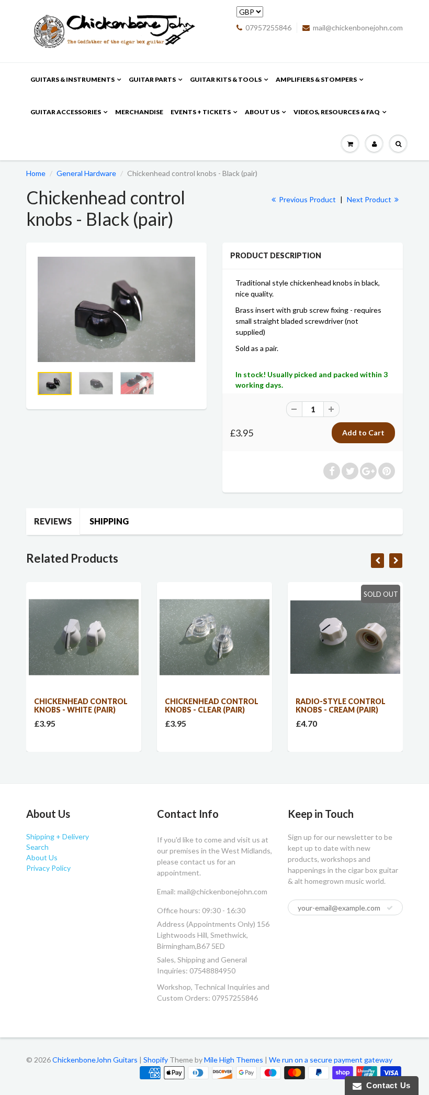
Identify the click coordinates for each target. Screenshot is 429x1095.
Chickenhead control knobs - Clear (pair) (211, 705)
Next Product (370, 199)
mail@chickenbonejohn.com (358, 27)
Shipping (109, 521)
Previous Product (306, 199)
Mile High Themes (233, 1059)
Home (36, 173)
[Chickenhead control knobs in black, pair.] (116, 309)
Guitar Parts (152, 79)
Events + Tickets (201, 112)
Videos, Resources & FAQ (336, 112)
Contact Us (386, 1085)
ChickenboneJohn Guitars (95, 1059)
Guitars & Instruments (72, 79)
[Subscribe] (389, 908)
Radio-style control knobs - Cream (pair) (341, 705)
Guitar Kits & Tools (226, 79)
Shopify (155, 1059)
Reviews (53, 521)
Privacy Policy (48, 867)
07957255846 (268, 27)
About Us (262, 112)
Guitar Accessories (65, 112)
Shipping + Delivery (57, 836)
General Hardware (86, 173)
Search (37, 846)
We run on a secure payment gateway (330, 1059)
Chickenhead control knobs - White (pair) (81, 705)
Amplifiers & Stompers (316, 79)
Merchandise (139, 112)
